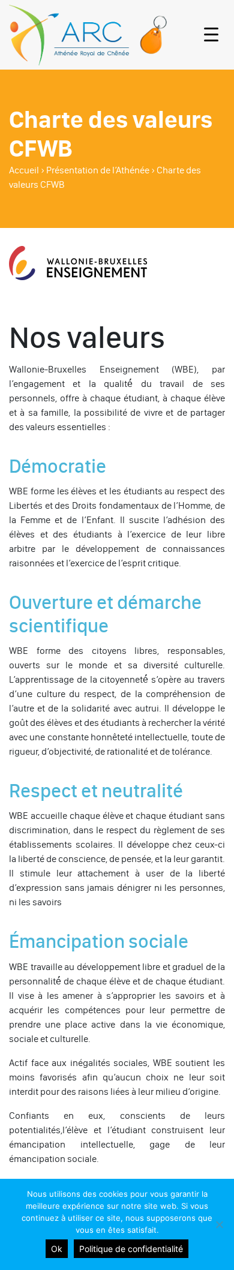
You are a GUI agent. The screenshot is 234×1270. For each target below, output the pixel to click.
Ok (56, 1249)
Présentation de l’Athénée (97, 170)
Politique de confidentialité (131, 1249)
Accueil (24, 170)
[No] (219, 1224)
